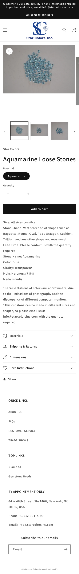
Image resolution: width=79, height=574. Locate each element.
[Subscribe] (65, 549)
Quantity (8, 185)
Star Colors (33, 569)
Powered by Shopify (48, 569)
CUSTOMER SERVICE (22, 431)
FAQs (11, 421)
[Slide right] (74, 131)
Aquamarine (16, 176)
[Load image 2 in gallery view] (39, 131)
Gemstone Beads (19, 476)
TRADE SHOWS (18, 440)
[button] (5, 30)
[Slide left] (4, 131)
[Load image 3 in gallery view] (59, 131)
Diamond (14, 467)
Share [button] (12, 379)
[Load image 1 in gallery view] (19, 131)
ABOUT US (15, 412)
